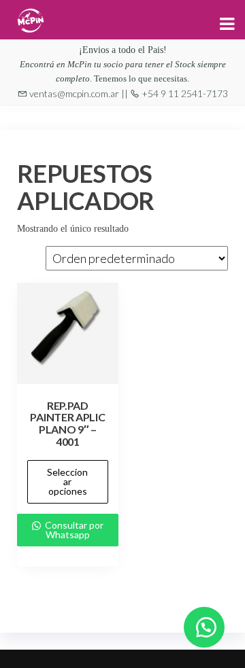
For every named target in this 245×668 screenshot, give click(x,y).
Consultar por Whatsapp (73, 529)
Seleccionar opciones (67, 481)
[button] (204, 627)
